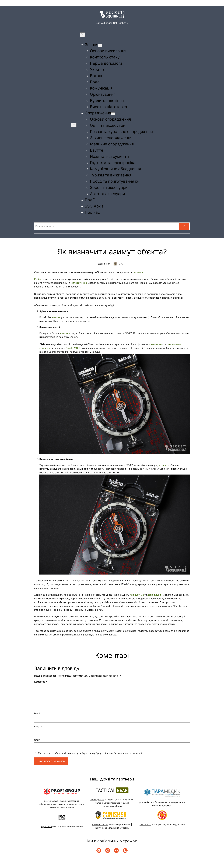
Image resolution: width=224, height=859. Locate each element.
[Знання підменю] (100, 45)
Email (38, 726)
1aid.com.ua (145, 824)
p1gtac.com (46, 826)
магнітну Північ (79, 283)
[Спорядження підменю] (113, 113)
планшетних (156, 344)
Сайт (37, 740)
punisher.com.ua (100, 824)
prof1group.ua (51, 801)
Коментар (40, 681)
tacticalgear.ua (97, 799)
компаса (139, 272)
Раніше (38, 279)
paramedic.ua (145, 802)
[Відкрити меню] (73, 125)
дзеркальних (155, 594)
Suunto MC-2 (73, 348)
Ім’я (37, 713)
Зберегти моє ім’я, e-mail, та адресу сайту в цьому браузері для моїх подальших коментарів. (90, 753)
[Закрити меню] (82, 34)
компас (56, 317)
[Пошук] (184, 226)
